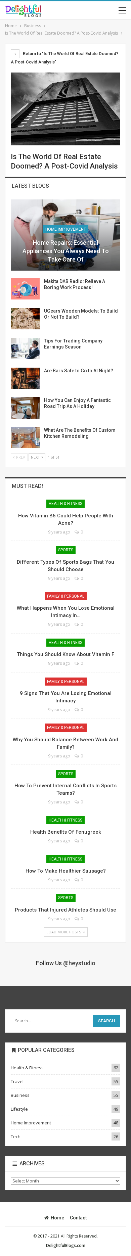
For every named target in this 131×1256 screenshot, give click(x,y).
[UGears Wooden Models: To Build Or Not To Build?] (25, 318)
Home (57, 1217)
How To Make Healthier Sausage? (66, 871)
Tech (15, 1136)
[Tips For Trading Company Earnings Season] (25, 348)
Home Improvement (65, 229)
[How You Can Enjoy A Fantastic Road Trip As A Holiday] (25, 408)
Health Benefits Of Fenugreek (65, 832)
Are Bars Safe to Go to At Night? (78, 370)
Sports (65, 550)
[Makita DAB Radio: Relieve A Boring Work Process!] (25, 289)
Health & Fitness (65, 503)
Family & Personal (65, 596)
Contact (78, 1217)
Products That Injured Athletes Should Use (65, 910)
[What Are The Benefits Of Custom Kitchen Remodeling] (25, 438)
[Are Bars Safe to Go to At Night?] (25, 378)
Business (20, 1095)
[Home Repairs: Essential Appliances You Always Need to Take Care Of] (65, 235)
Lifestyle (19, 1109)
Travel (17, 1081)
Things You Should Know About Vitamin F (65, 654)
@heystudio (79, 963)
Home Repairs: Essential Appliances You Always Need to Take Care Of (66, 251)
